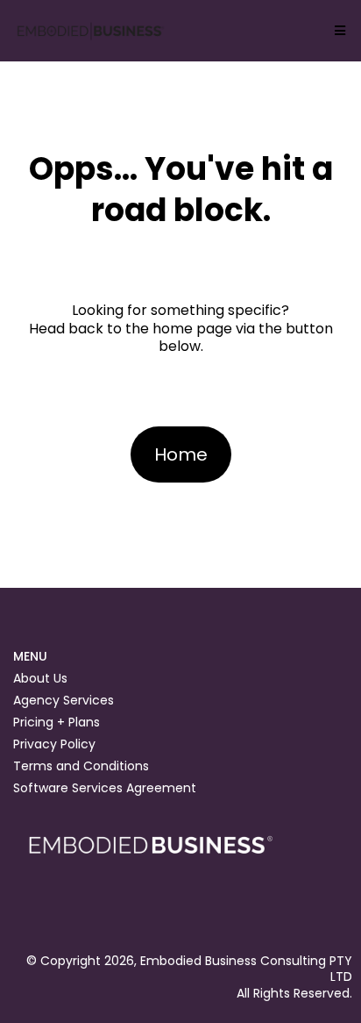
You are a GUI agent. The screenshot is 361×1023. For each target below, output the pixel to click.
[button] (337, 31)
